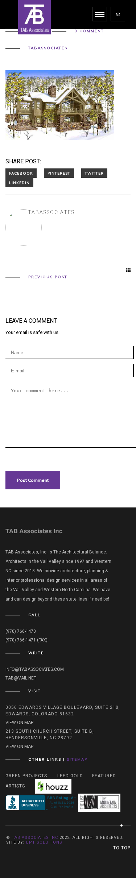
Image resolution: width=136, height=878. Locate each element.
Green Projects (26, 775)
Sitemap (77, 759)
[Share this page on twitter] (94, 173)
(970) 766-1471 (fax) (26, 640)
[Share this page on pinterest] (59, 173)
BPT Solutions (44, 842)
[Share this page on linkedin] (19, 182)
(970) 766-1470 (20, 631)
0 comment (89, 31)
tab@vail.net (20, 678)
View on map (19, 722)
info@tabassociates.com (34, 669)
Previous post (47, 277)
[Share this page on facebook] (21, 173)
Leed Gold (70, 775)
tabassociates (47, 48)
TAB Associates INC (35, 837)
